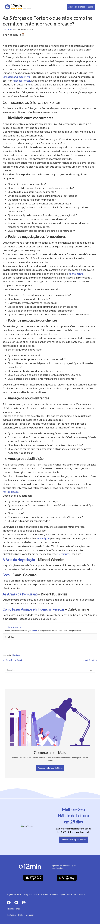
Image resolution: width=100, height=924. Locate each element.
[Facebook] (5, 637)
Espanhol (29, 915)
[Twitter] (9, 637)
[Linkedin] (12, 637)
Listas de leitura (41, 894)
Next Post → (90, 660)
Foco (6, 575)
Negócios (16, 655)
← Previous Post (12, 660)
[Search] (91, 670)
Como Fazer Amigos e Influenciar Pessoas (33, 609)
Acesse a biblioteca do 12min (80, 7)
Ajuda (62, 894)
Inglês (21, 915)
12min (34, 630)
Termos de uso (80, 894)
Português (11, 915)
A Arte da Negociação (19, 560)
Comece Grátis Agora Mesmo (73, 839)
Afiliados (54, 894)
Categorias (27, 894)
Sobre (69, 894)
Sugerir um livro (14, 894)
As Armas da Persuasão (20, 594)
